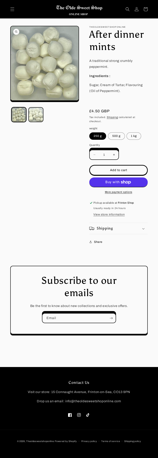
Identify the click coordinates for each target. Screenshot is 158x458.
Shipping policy (132, 441)
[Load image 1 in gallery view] (18, 114)
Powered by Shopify (66, 441)
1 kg (134, 136)
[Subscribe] (111, 318)
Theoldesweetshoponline (40, 441)
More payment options (118, 192)
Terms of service (110, 441)
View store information (109, 214)
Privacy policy (89, 441)
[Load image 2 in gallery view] (35, 114)
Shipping (112, 117)
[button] (12, 9)
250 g (98, 136)
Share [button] (98, 241)
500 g (116, 136)
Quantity (94, 145)
